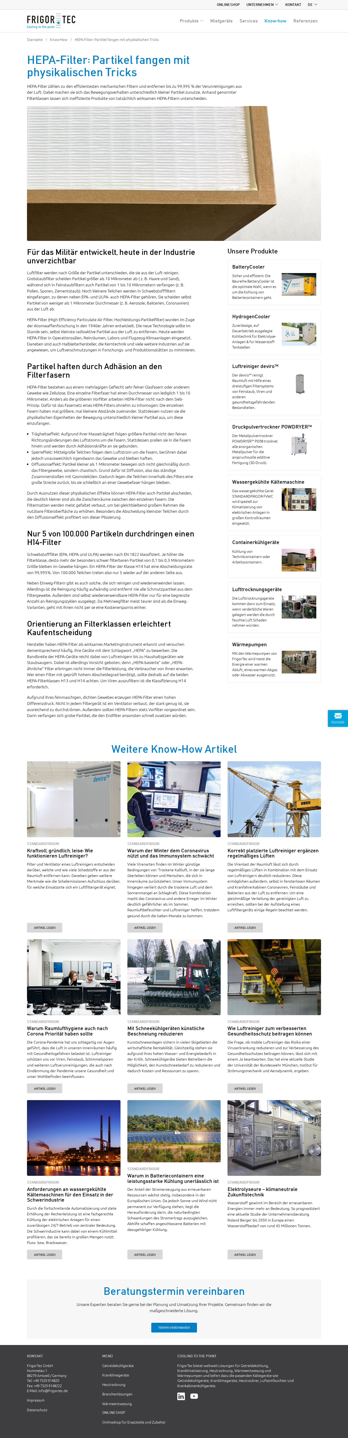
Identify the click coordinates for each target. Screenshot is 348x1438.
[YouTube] (194, 1395)
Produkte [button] (189, 20)
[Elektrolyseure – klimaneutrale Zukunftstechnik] (274, 1138)
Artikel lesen (44, 927)
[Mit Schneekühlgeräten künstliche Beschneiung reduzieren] (174, 977)
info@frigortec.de (53, 1390)
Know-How (58, 39)
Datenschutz (37, 1409)
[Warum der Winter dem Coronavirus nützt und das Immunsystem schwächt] (174, 799)
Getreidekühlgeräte (118, 1365)
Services (249, 20)
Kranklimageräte (115, 1374)
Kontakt (293, 4)
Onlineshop (228, 4)
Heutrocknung (113, 1384)
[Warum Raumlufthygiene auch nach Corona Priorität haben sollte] (73, 977)
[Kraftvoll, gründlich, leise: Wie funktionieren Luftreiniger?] (73, 799)
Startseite (35, 39)
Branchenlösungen (117, 1393)
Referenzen (305, 20)
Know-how (275, 20)
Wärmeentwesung (117, 1403)
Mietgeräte (221, 20)
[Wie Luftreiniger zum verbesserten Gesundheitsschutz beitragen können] (274, 977)
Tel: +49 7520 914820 (43, 1380)
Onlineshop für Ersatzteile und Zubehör (134, 1422)
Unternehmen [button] (260, 4)
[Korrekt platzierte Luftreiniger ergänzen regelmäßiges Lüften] (274, 799)
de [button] (310, 4)
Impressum (36, 1400)
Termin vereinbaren (174, 1327)
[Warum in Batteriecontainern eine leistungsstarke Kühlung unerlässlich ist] (174, 1131)
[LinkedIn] (181, 1395)
